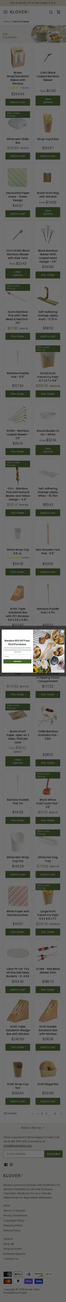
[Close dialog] (62, 631)
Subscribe (17, 661)
